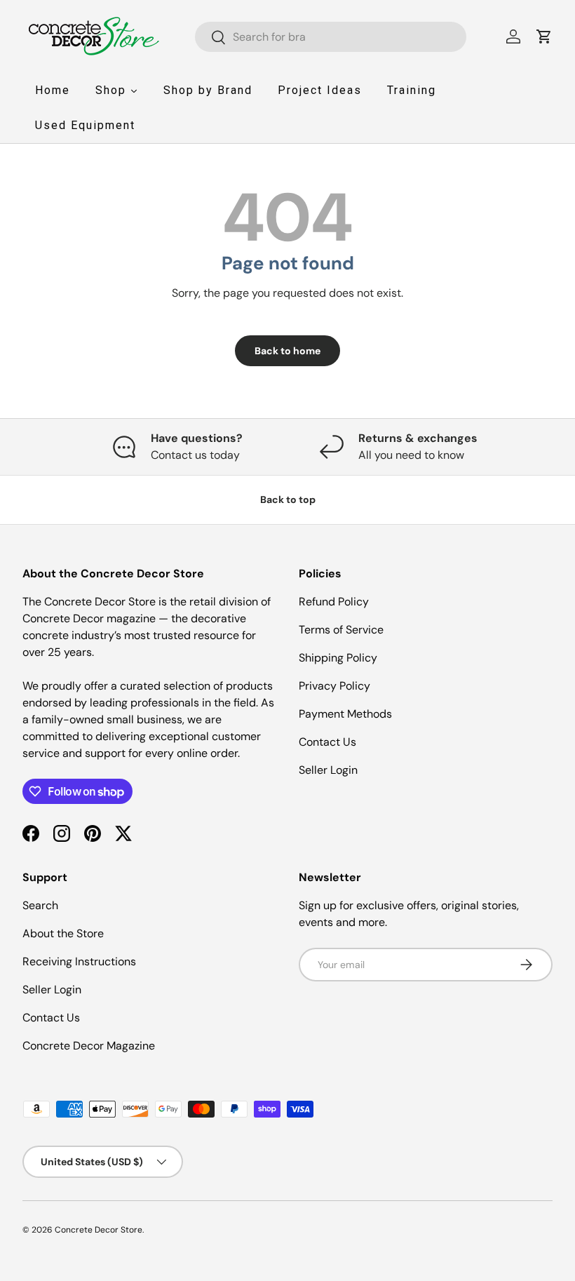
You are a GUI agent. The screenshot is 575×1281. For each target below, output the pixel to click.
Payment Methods (345, 713)
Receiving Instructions (79, 961)
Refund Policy (334, 601)
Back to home (287, 350)
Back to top (288, 499)
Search (40, 905)
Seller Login (328, 770)
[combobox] (330, 37)
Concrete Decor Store (98, 1229)
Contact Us (327, 742)
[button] (544, 36)
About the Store (63, 933)
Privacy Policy (334, 685)
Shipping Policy (338, 657)
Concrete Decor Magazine (88, 1045)
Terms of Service (341, 629)
